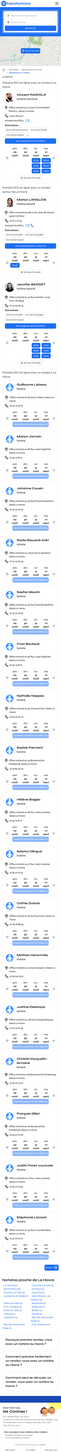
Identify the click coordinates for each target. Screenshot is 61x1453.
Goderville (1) (38, 1306)
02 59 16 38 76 (16, 405)
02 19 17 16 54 (16, 220)
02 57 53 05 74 (16, 305)
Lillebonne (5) (11, 1317)
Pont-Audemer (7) (41, 1324)
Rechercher (30, 28)
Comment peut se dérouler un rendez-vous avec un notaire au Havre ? (29, 1382)
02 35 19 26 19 (16, 820)
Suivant (49, 1267)
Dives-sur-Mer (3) (13, 1310)
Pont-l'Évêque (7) (13, 1306)
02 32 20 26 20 (16, 1238)
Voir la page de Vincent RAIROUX (30, 141)
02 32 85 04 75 (16, 768)
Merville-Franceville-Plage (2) (42, 1319)
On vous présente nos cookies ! (17, 1438)
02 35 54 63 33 (16, 976)
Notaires (13, 69)
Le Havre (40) (11, 1285)
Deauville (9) (38, 1292)
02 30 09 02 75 (16, 716)
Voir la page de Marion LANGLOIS (30, 246)
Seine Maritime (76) (31, 69)
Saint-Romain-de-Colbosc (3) (40, 1298)
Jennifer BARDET (31, 284)
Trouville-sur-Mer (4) (14, 1292)
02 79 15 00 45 (16, 561)
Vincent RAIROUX (31, 95)
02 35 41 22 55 (16, 872)
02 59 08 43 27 (16, 115)
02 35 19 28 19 (16, 457)
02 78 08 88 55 (17, 924)
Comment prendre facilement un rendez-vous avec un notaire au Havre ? (29, 1361)
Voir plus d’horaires (32, 178)
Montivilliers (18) (12, 1288)
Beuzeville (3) (39, 1303)
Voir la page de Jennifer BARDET (30, 326)
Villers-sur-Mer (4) (13, 1303)
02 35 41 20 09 (16, 1134)
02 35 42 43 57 (16, 1082)
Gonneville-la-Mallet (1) (16, 1296)
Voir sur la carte (32, 50)
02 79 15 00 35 (16, 1028)
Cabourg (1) (9, 1313)
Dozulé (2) (37, 1313)
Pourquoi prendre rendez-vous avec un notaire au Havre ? (28, 1342)
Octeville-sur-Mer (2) (43, 1285)
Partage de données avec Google (18, 1435)
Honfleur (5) (38, 1288)
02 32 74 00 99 (16, 509)
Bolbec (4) (37, 1310)
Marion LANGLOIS (31, 200)
